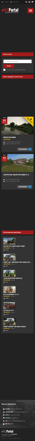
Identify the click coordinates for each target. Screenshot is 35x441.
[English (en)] (26, 2)
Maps (18, 143)
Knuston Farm (9, 137)
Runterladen (23, 149)
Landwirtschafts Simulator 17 (13, 179)
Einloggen (6, 2)
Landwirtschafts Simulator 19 (13, 142)
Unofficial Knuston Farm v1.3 (16, 175)
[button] (31, 10)
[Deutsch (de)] (29, 2)
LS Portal (9, 10)
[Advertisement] (17, 33)
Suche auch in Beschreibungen (16, 70)
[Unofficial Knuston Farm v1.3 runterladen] (17, 163)
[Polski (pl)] (32, 2)
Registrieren (16, 2)
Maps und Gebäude (11, 143)
